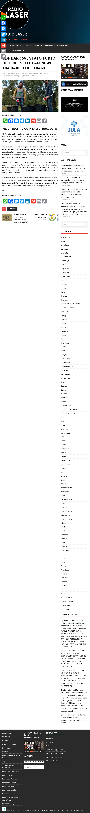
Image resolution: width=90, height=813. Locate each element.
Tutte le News (62, 46)
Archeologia (65, 261)
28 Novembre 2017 (12, 73)
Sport (63, 554)
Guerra (63, 390)
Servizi (63, 531)
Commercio (65, 300)
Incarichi (64, 398)
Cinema (63, 288)
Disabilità (64, 327)
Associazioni (65, 276)
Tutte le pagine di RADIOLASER (8, 766)
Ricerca (63, 484)
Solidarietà (65, 546)
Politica (63, 456)
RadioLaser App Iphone (54, 753)
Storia (63, 558)
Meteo (63, 437)
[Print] (3, 51)
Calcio (63, 280)
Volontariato (65, 609)
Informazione (8, 76)
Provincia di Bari (8, 786)
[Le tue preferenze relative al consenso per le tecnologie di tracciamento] (4, 809)
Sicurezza (64, 535)
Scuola (63, 527)
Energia (63, 347)
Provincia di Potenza (9, 779)
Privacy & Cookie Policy (10, 771)
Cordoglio (64, 315)
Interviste (64, 417)
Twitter (48, 746)
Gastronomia (66, 374)
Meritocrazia (65, 433)
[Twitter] (3, 34)
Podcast (27, 46)
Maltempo (64, 429)
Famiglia (64, 355)
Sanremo (64, 507)
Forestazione (66, 359)
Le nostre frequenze (9, 744)
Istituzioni (64, 421)
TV (62, 589)
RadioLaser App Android (54, 750)
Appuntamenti (66, 257)
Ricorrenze (65, 492)
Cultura (63, 323)
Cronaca (45, 73)
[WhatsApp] (3, 17)
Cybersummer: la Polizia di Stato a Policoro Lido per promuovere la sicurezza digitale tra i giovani (73, 168)
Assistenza (65, 272)
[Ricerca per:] (74, 153)
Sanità (63, 503)
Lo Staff (5, 740)
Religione (64, 480)
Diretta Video (7, 737)
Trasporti (64, 582)
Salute (63, 495)
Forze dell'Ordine (67, 366)
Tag (3, 761)
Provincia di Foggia (8, 804)
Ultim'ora (64, 593)
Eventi (63, 351)
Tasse (63, 562)
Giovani (63, 382)
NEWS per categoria (43, 46)
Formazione (65, 362)
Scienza (63, 523)
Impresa (64, 394)
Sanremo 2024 (66, 519)
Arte (62, 264)
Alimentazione (66, 249)
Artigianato (65, 268)
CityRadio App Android (54, 757)
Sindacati (64, 539)
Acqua (63, 241)
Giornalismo (65, 378)
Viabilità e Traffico (67, 601)
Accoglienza (65, 237)
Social (63, 542)
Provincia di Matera (9, 775)
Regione (64, 476)
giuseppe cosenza (67, 715)
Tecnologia (65, 570)
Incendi (63, 402)
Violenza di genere (67, 605)
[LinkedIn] (3, 40)
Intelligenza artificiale (68, 413)
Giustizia (64, 386)
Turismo (64, 585)
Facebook (49, 738)
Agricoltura (65, 245)
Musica (63, 445)
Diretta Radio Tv (8, 733)
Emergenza (65, 343)
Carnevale (64, 284)
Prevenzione (65, 460)
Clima (63, 292)
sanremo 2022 (66, 515)
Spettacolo (65, 550)
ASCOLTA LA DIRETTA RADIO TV (13, 50)
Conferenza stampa (68, 308)
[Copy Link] (3, 57)
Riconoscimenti (66, 488)
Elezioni (63, 339)
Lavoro (63, 425)
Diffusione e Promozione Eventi (11, 756)
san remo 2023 (66, 499)
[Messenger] (3, 28)
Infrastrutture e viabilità (69, 409)
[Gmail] (3, 45)
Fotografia (65, 370)
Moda (63, 441)
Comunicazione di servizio (70, 304)
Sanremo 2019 (66, 511)
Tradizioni (64, 578)
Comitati (64, 296)
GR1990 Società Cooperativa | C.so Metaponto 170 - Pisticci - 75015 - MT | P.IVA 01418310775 (52, 811)
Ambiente (64, 253)
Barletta (12, 209)
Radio (63, 472)
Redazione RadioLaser (30, 73)
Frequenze (6, 748)
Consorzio (64, 312)
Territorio (26, 76)
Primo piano (18, 76)
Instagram (49, 742)
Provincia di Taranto (9, 783)
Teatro (63, 566)
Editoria (63, 335)
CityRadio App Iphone (53, 761)
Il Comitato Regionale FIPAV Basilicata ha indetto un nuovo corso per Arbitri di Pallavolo (72, 180)
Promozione (65, 468)
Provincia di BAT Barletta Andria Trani (11, 798)
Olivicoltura (65, 449)
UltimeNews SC (66, 597)
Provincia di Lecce (8, 794)
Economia (64, 331)
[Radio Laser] (14, 28)
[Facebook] (3, 23)
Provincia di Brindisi (9, 790)
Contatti (5, 752)
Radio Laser (14, 46)
